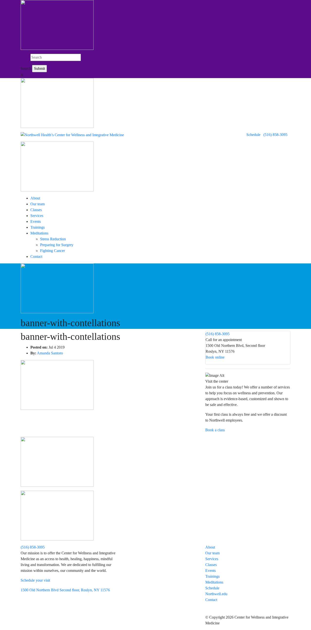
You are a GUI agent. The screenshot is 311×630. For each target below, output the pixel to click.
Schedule (253, 135)
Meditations (39, 233)
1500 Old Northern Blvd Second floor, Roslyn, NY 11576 (65, 590)
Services (36, 216)
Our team (37, 204)
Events (35, 221)
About (35, 198)
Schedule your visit (35, 580)
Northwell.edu (216, 594)
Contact (36, 256)
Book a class (215, 430)
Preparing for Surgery (56, 245)
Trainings (37, 227)
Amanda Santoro (50, 353)
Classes (36, 210)
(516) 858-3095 (275, 135)
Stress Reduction (53, 239)
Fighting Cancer (52, 251)
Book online (215, 357)
